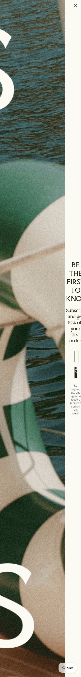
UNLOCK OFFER (76, 372)
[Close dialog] (75, 5)
